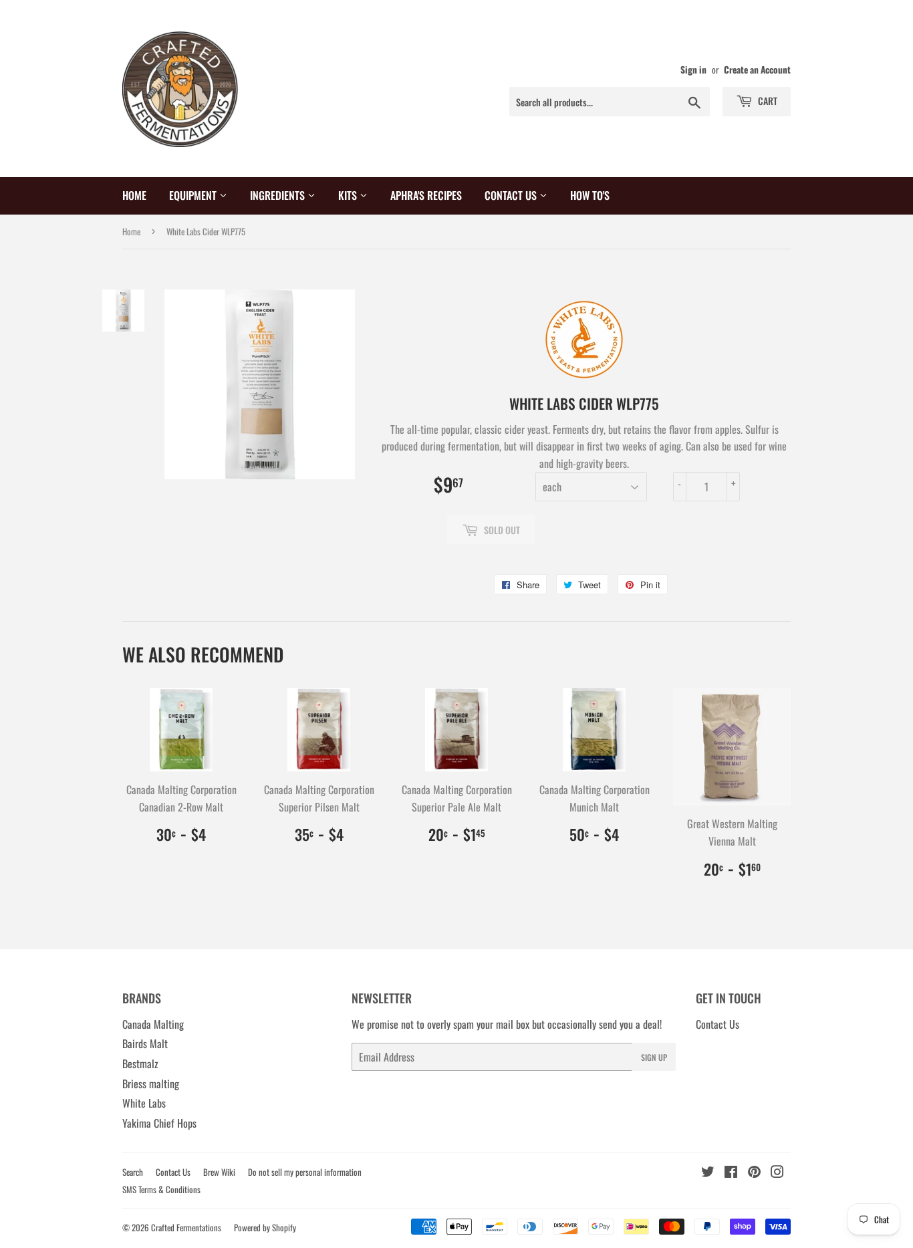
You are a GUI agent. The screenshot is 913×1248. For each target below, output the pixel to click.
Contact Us (512, 195)
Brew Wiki (219, 1171)
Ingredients (278, 195)
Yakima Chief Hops (159, 1123)
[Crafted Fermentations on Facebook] (731, 1172)
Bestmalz (140, 1063)
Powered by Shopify (265, 1227)
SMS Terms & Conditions (161, 1189)
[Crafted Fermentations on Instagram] (777, 1172)
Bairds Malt (145, 1043)
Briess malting (150, 1084)
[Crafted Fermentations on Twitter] (707, 1172)
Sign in (693, 69)
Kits (349, 195)
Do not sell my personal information (305, 1171)
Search (132, 1171)
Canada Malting (153, 1024)
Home (134, 195)
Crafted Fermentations (186, 1227)
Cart (766, 101)
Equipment (194, 195)
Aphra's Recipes (426, 195)
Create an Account (757, 69)
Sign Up (654, 1057)
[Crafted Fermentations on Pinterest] (754, 1172)
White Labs (144, 1103)
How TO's (590, 195)
